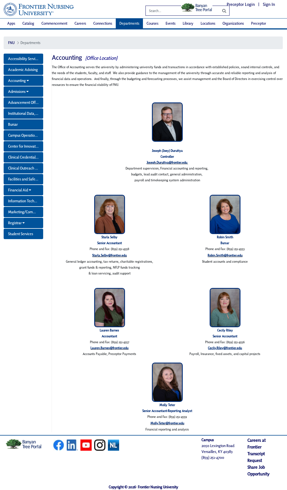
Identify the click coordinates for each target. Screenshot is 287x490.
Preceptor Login (241, 4)
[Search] (220, 10)
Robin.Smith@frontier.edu (225, 255)
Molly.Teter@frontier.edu (167, 423)
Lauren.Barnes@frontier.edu (109, 348)
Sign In (269, 4)
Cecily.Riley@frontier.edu (225, 348)
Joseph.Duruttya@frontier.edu (167, 162)
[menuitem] (11, 23)
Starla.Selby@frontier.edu (109, 255)
